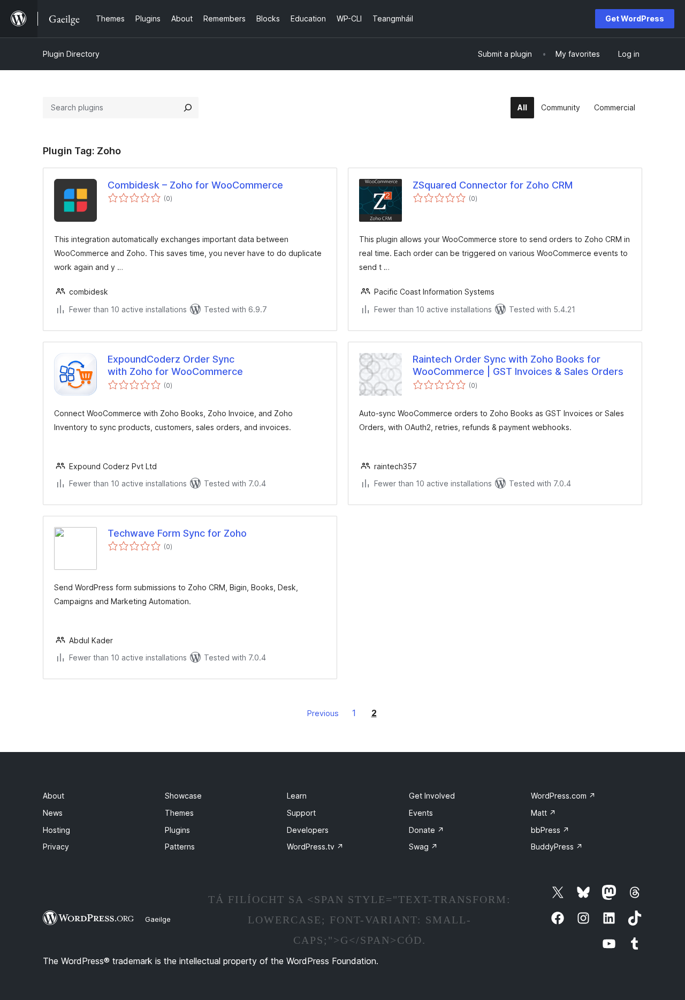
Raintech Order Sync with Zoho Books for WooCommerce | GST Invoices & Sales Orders (518, 365)
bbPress (550, 829)
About (53, 795)
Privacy (56, 846)
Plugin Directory (71, 53)
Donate (426, 829)
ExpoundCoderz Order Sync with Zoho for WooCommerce (175, 365)
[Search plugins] (188, 107)
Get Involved (432, 795)
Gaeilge (158, 919)
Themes (179, 812)
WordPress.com (563, 795)
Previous (323, 713)
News (53, 812)
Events (421, 812)
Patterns (180, 846)
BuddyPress (557, 846)
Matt (543, 812)
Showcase (183, 795)
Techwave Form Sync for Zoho (177, 533)
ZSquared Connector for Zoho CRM (493, 185)
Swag (423, 846)
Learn (297, 795)
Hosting (56, 829)
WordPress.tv (315, 846)
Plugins (177, 829)
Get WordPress (634, 18)
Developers (308, 829)
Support (301, 812)
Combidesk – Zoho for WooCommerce (195, 185)
